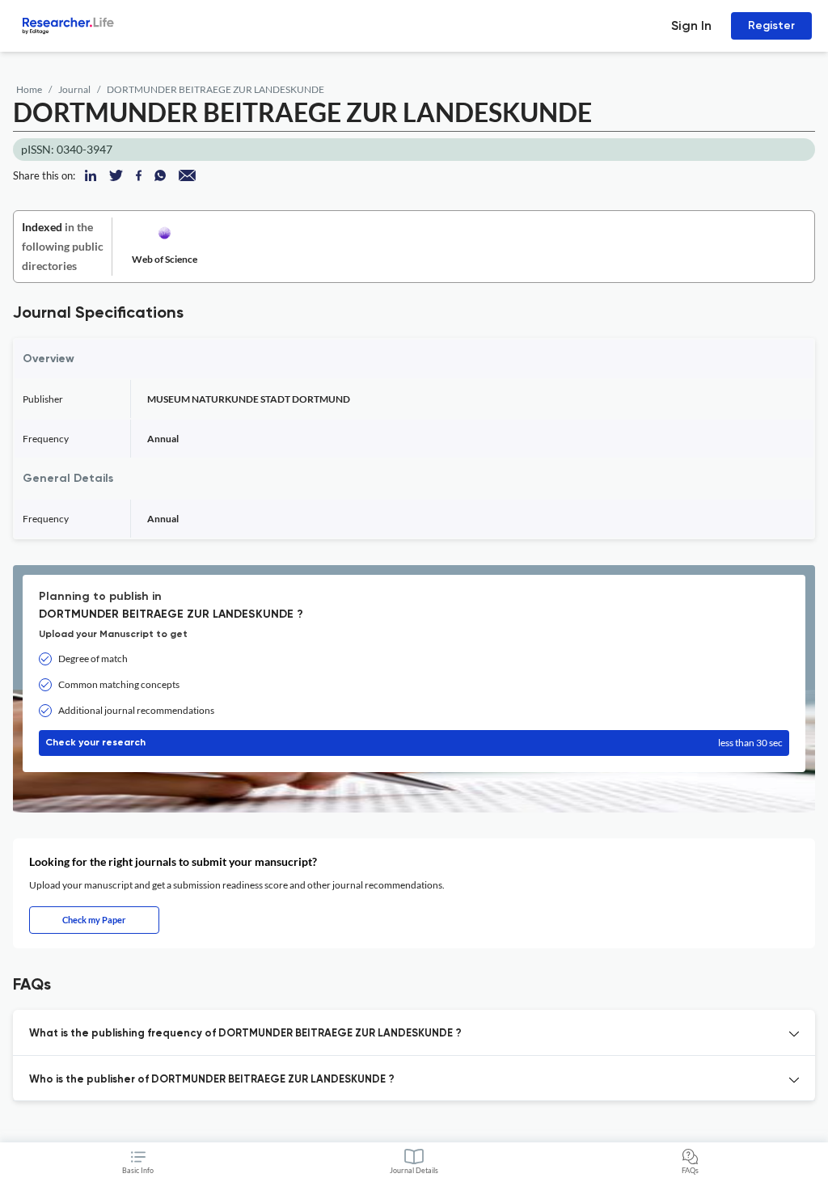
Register (771, 25)
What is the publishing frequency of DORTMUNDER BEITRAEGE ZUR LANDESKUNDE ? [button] (245, 1033)
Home (29, 89)
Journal (74, 89)
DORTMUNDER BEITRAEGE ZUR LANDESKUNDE (215, 89)
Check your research (414, 743)
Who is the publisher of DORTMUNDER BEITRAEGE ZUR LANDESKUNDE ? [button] (212, 1079)
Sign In (691, 25)
